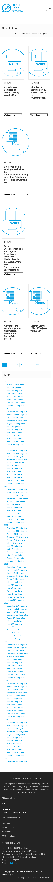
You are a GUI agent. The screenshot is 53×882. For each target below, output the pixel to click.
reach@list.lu (12, 863)
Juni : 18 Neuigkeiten (14, 391)
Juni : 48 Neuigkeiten (14, 740)
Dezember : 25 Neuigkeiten (17, 606)
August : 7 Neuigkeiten (15, 462)
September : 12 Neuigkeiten (17, 498)
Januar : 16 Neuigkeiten (15, 639)
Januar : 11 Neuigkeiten (15, 483)
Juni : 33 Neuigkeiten (14, 701)
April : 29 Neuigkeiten (15, 630)
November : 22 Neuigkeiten (17, 531)
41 (31, 365)
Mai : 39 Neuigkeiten (14, 704)
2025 (6, 409)
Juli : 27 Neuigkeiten (14, 543)
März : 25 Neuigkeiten (15, 555)
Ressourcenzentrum (29, 33)
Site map (21, 878)
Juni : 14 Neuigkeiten (14, 663)
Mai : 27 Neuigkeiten (14, 743)
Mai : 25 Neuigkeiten (14, 510)
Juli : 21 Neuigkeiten (14, 737)
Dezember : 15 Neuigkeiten (17, 684)
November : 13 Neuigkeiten (17, 414)
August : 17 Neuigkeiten (16, 579)
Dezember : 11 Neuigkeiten (17, 489)
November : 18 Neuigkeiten (17, 453)
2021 (6, 564)
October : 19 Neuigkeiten (16, 417)
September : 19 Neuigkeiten (17, 731)
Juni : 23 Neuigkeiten (14, 585)
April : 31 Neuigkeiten (15, 707)
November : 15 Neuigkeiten (17, 492)
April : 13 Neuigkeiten (15, 474)
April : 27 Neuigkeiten (15, 552)
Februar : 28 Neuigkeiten (16, 519)
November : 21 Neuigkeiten (17, 648)
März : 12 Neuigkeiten (15, 400)
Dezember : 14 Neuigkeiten (17, 722)
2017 (6, 719)
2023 (6, 486)
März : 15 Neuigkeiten (15, 438)
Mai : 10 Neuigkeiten (14, 394)
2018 (6, 681)
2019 (6, 642)
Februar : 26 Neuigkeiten (16, 752)
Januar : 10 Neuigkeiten (15, 406)
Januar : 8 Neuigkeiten (15, 444)
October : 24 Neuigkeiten (16, 728)
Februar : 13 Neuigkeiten (16, 403)
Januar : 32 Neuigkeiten (15, 600)
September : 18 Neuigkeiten (17, 654)
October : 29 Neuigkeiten (16, 495)
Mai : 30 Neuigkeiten (14, 627)
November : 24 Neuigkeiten (17, 725)
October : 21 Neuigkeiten (16, 534)
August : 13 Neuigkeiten (16, 423)
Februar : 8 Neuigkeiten (15, 441)
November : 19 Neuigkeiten (17, 687)
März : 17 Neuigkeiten (15, 477)
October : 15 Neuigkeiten (16, 573)
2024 (6, 447)
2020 (6, 603)
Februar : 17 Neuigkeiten (16, 597)
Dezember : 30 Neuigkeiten (17, 528)
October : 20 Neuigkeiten (16, 651)
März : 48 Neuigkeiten (15, 710)
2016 (6, 758)
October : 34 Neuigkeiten (16, 612)
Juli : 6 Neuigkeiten (14, 388)
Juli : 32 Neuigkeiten (14, 621)
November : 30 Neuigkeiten (17, 609)
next (37, 365)
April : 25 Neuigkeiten (15, 591)
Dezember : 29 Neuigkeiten (17, 645)
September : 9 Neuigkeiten (17, 420)
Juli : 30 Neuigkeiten (14, 582)
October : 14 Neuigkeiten (16, 456)
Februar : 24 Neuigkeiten (16, 558)
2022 (6, 525)
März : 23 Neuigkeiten (15, 594)
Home (17, 33)
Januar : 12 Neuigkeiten (15, 522)
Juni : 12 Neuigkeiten (14, 429)
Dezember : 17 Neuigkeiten (17, 567)
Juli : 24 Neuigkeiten (14, 698)
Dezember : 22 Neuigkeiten (17, 411)
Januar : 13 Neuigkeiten (15, 678)
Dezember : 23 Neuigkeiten (17, 761)
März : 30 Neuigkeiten (15, 749)
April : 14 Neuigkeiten (15, 435)
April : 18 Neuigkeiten (15, 513)
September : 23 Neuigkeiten (17, 576)
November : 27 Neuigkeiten (17, 570)
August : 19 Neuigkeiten (16, 501)
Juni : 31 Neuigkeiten (14, 507)
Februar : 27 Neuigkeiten (16, 636)
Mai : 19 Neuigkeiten (14, 666)
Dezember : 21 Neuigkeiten (17, 450)
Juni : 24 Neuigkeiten (14, 624)
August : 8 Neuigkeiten (15, 657)
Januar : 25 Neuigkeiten (15, 716)
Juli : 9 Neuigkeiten (14, 504)
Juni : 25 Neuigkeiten (14, 546)
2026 (6, 382)
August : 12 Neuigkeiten (16, 695)
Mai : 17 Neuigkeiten (14, 549)
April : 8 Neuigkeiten (14, 669)
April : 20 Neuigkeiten (15, 397)
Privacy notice (44, 878)
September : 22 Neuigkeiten (17, 537)
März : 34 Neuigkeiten (15, 516)
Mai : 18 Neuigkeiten (14, 471)
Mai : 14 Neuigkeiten (14, 432)
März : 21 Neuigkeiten (15, 672)
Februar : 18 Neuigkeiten (16, 480)
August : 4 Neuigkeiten (15, 385)
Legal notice (31, 878)
